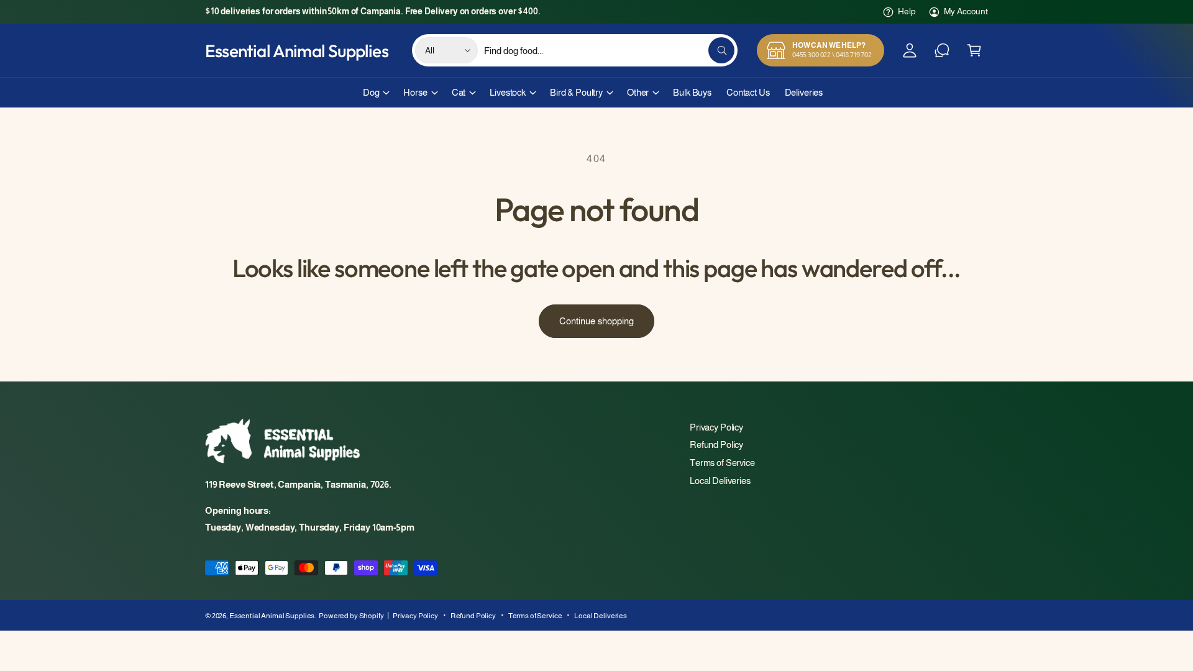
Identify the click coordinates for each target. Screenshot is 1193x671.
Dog (371, 92)
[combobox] (609, 50)
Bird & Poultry (576, 92)
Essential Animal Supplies (271, 615)
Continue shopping (596, 321)
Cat (459, 92)
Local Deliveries (720, 480)
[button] (974, 50)
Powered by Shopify (351, 615)
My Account (966, 11)
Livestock (508, 92)
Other (638, 92)
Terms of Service (722, 462)
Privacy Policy (716, 427)
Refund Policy (716, 444)
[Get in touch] (942, 50)
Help (906, 11)
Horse (415, 92)
